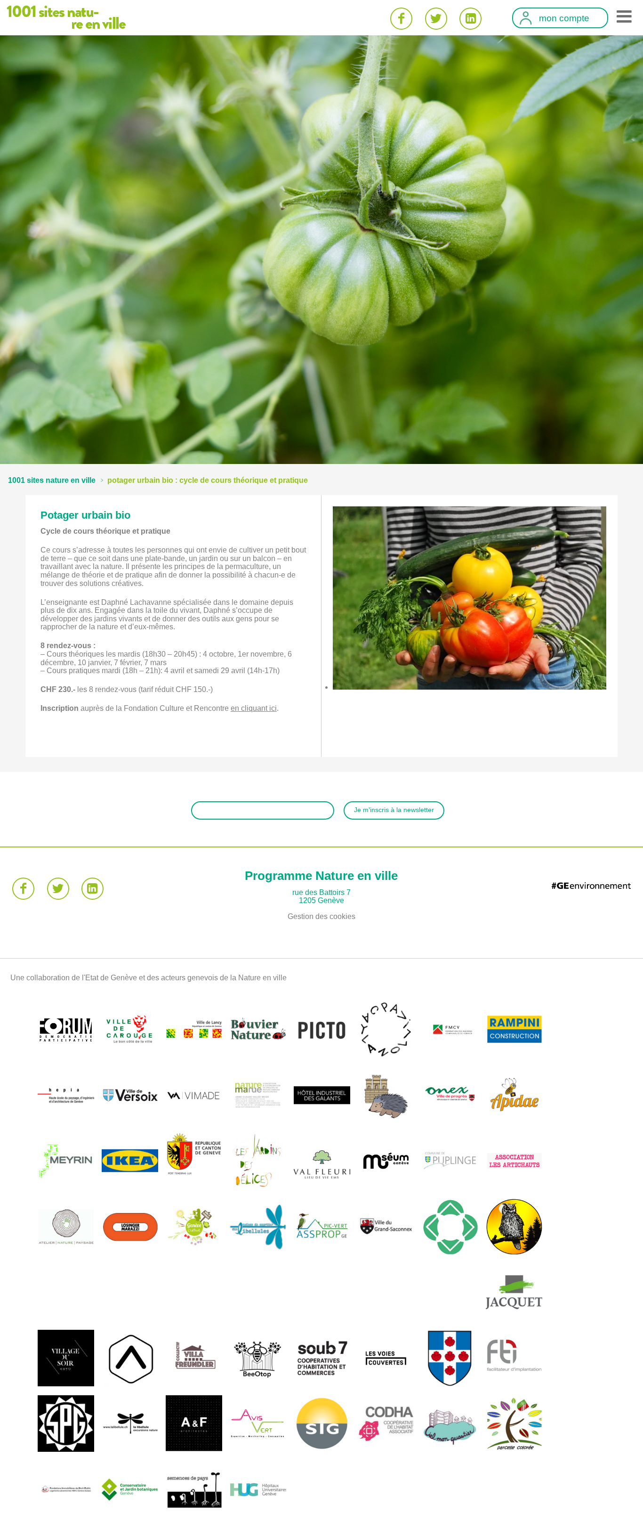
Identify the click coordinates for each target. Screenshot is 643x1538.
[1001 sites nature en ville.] (52, 480)
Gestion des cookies (321, 916)
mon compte (564, 18)
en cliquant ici (254, 708)
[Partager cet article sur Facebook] (401, 19)
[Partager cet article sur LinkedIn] (470, 19)
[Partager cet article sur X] (436, 19)
